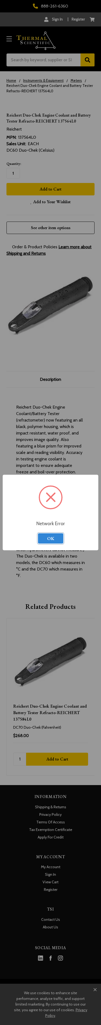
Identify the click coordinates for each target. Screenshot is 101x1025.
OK (50, 538)
